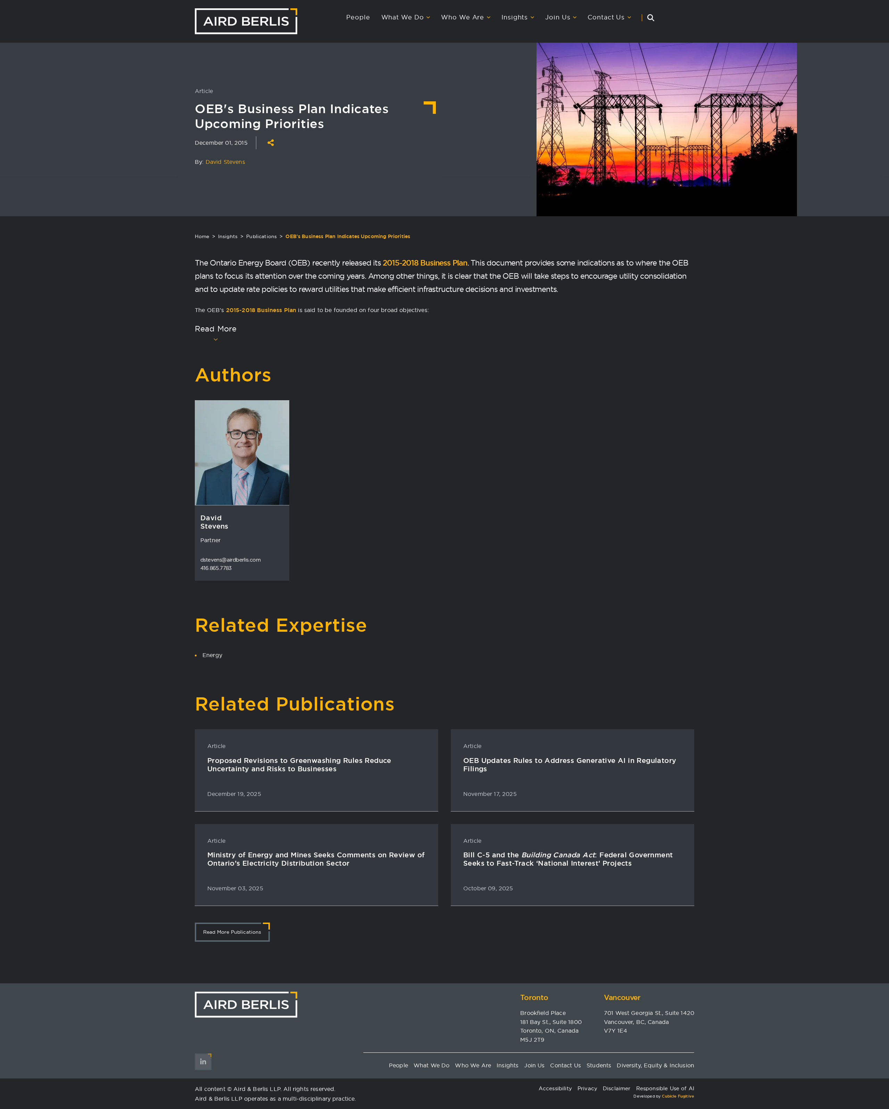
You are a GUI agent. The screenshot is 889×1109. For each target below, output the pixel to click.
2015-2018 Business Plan (425, 263)
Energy (212, 655)
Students (599, 1065)
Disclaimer (617, 1088)
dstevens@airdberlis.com (230, 559)
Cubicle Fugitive (678, 1096)
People (358, 17)
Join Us (557, 17)
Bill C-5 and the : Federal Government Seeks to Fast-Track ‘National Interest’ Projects (568, 859)
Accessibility (555, 1088)
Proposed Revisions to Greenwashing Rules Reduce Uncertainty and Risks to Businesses (299, 764)
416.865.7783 (216, 568)
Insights (514, 17)
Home (202, 236)
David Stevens (225, 161)
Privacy (587, 1088)
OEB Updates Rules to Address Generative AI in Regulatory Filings (569, 764)
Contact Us (606, 17)
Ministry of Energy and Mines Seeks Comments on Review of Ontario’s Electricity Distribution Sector (316, 859)
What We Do (402, 17)
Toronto (534, 997)
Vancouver (622, 997)
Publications (261, 236)
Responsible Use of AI (665, 1088)
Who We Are (462, 17)
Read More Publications (232, 932)
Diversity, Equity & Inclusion (655, 1065)
